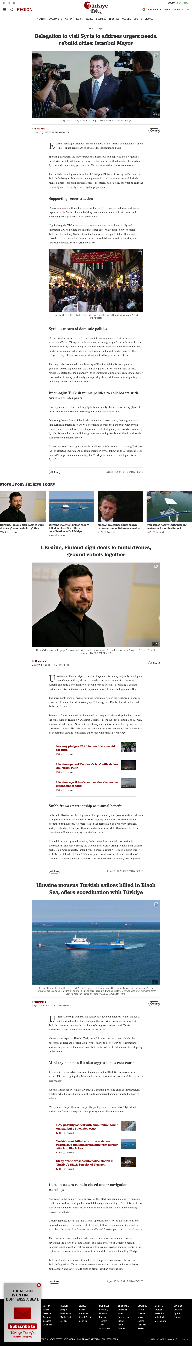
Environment (124, 1317)
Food (120, 1324)
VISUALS (149, 19)
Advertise (95, 1339)
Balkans (64, 1321)
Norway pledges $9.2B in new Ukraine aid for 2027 (85, 748)
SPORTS (138, 19)
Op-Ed (177, 1313)
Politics (46, 1309)
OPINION (178, 1306)
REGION (79, 19)
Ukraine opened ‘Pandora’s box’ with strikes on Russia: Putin (87, 766)
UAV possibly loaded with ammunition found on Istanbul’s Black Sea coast (87, 1126)
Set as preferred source (158, 9)
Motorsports (160, 1321)
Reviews (142, 1328)
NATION (68, 19)
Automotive (105, 1328)
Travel (121, 1321)
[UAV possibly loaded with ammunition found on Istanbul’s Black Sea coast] (128, 1126)
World (59, 754)
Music (140, 1317)
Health (121, 1313)
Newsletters (56, 1339)
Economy (103, 1309)
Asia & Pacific (85, 1317)
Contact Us (69, 1339)
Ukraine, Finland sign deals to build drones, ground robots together (22, 526)
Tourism (103, 1321)
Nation (59, 1133)
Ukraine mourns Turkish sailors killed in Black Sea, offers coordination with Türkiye (69, 528)
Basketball (160, 1313)
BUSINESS (101, 19)
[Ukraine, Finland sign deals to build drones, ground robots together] (23, 506)
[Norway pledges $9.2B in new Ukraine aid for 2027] (128, 747)
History (141, 1309)
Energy (102, 1317)
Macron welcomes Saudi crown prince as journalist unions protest (119, 526)
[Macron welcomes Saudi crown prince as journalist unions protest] (120, 506)
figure (65, 208)
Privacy (86, 1339)
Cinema (141, 1313)
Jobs (78, 1339)
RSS (103, 1339)
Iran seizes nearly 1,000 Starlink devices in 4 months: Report (167, 526)
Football (158, 1309)
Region (101, 28)
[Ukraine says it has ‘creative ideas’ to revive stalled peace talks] (128, 783)
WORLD (89, 19)
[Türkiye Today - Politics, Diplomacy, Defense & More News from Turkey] (96, 8)
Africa (82, 1309)
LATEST (42, 19)
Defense (47, 1313)
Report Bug (112, 1339)
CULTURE (126, 19)
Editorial (178, 1317)
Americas (83, 1313)
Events (141, 1321)
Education (123, 1309)
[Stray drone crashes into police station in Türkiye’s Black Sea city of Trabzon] (128, 1162)
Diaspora (47, 1321)
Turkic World (66, 1313)
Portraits (142, 1324)
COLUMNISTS (55, 19)
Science (122, 1328)
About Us (44, 1339)
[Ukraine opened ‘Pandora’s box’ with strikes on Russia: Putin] (128, 765)
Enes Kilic (40, 128)
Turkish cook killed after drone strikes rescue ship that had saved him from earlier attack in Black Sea (87, 1144)
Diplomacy (47, 1317)
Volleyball (159, 1317)
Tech (101, 1324)
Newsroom (40, 661)
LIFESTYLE (114, 19)
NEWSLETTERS (183, 9)
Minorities (47, 1324)
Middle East (65, 1317)
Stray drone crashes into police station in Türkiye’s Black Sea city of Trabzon (85, 1162)
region (25, 9)
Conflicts (83, 1321)
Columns (178, 1309)
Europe (63, 1309)
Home (90, 28)
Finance (103, 1313)
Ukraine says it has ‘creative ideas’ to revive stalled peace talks (87, 784)
